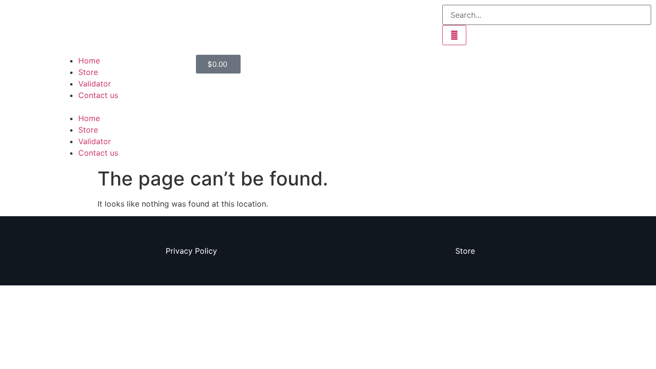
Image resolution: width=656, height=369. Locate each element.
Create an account (366, 60)
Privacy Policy (191, 251)
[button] (122, 106)
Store (88, 72)
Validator (94, 83)
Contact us (98, 95)
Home (89, 60)
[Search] (454, 35)
